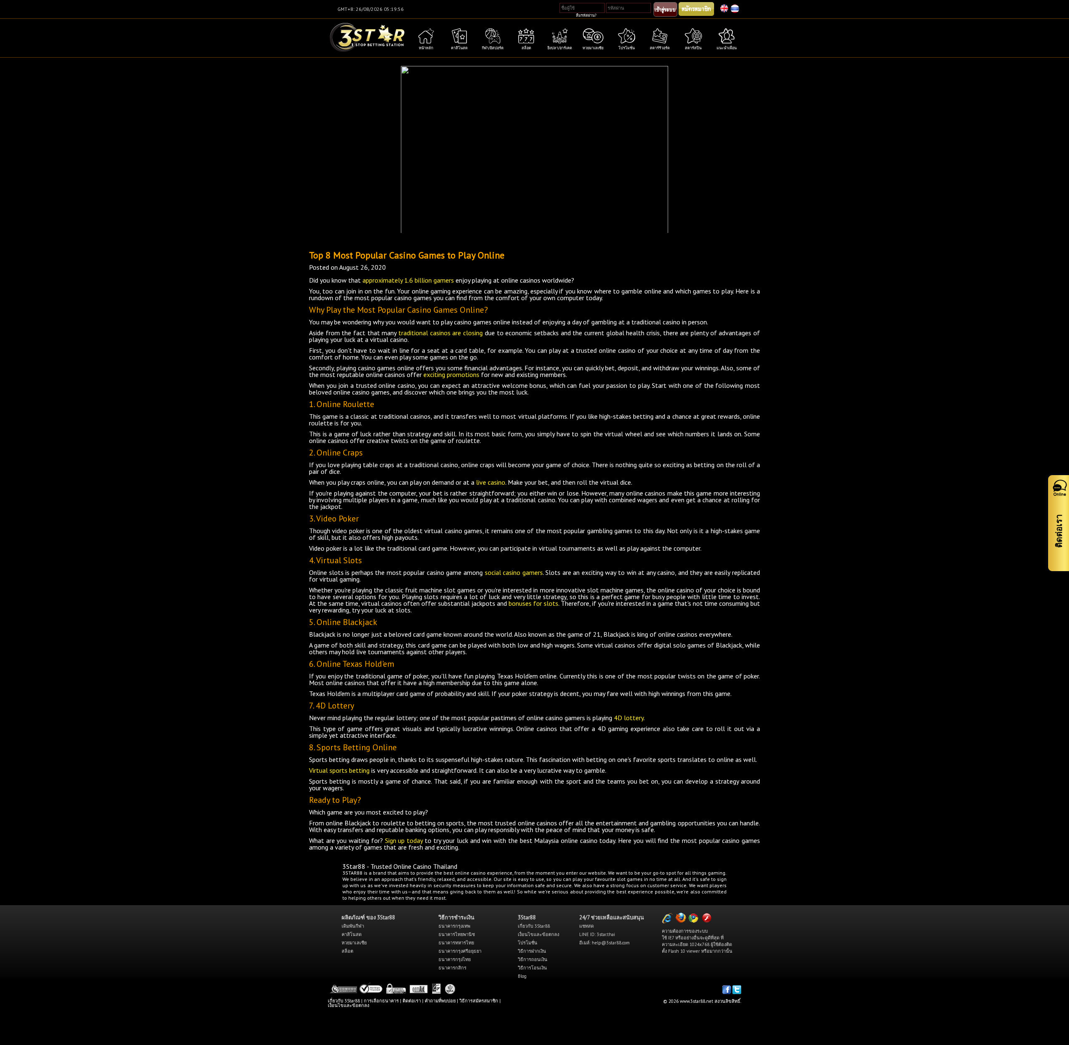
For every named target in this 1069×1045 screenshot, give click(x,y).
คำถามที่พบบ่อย (440, 1001)
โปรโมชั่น (527, 943)
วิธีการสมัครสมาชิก (478, 1001)
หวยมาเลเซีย (354, 943)
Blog (522, 976)
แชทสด (586, 926)
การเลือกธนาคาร (381, 1001)
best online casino (464, 873)
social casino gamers (514, 572)
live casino (490, 482)
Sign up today (404, 840)
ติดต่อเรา (412, 1001)
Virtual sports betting (339, 770)
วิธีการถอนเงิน (532, 959)
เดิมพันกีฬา (353, 926)
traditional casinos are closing (440, 333)
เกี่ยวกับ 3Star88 (534, 926)
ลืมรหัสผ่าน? (586, 15)
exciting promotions (451, 374)
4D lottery (628, 718)
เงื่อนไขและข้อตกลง (538, 934)
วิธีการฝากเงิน (532, 951)
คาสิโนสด (352, 934)
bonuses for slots (533, 603)
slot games (630, 879)
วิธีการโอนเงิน (532, 968)
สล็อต (347, 951)
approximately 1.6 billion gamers (408, 280)
